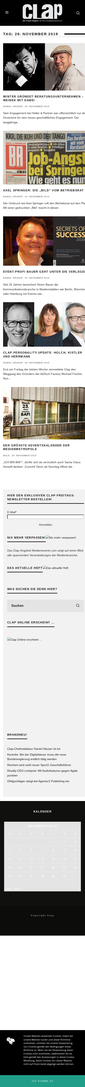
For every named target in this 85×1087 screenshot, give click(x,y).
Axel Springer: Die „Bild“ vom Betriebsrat (43, 190)
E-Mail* (12, 512)
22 (53, 867)
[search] (78, 606)
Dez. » (18, 889)
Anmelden (45, 524)
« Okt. (8, 889)
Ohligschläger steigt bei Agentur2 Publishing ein (38, 781)
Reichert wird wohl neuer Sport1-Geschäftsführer (39, 765)
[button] (42, 1081)
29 (53, 876)
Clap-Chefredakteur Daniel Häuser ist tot (33, 748)
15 (53, 858)
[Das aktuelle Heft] (55, 568)
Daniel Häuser (13, 106)
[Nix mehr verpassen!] (61, 537)
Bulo (6, 455)
